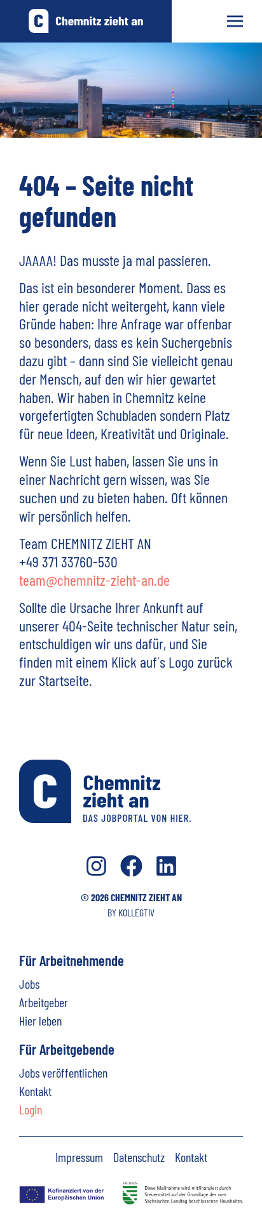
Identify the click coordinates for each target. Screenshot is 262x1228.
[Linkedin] (166, 866)
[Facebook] (131, 866)
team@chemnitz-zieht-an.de (94, 580)
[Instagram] (96, 866)
